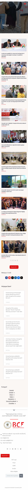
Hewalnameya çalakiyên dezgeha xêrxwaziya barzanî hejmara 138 (14, 358)
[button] (25, 3)
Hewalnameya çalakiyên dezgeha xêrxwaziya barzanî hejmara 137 (14, 371)
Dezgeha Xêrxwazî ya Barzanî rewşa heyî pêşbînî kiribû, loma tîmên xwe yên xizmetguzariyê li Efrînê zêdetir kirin (13, 101)
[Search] (21, 475)
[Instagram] (15, 277)
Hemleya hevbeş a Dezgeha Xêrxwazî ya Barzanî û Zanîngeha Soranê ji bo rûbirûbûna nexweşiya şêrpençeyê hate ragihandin (14, 342)
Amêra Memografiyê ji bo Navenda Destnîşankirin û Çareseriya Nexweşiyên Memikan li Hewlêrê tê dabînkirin (12, 55)
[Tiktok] (21, 277)
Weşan (11, 394)
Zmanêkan (11, 403)
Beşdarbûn (11, 399)
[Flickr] (18, 277)
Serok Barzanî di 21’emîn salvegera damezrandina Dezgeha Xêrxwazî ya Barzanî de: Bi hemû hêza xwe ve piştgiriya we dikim (13, 325)
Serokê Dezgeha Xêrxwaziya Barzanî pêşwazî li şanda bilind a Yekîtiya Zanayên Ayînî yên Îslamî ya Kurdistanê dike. (13, 168)
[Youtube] (9, 277)
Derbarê (11, 392)
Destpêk (11, 390)
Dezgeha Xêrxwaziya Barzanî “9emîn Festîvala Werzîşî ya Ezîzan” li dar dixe (14, 309)
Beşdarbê (13, 267)
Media (11, 397)
